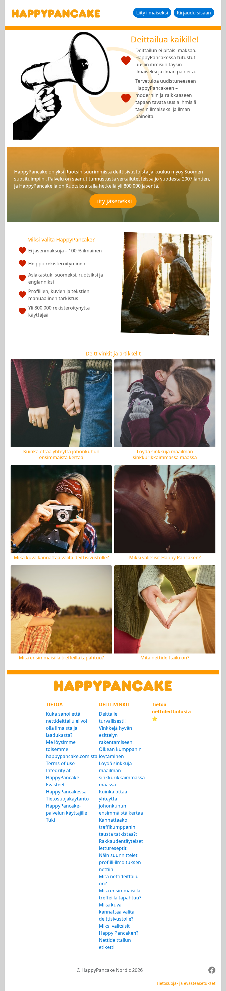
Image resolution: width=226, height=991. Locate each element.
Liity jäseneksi (113, 201)
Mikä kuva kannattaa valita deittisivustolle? (116, 911)
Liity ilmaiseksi (152, 12)
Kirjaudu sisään (194, 12)
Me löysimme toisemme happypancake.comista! (69, 749)
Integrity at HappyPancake (62, 774)
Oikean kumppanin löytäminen (120, 753)
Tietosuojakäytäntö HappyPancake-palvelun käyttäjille (67, 805)
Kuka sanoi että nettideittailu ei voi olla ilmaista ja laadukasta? (66, 724)
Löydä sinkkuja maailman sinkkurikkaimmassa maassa (122, 774)
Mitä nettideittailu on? (119, 880)
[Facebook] (211, 970)
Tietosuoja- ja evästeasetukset (185, 983)
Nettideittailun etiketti (115, 943)
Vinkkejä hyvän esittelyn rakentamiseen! (116, 735)
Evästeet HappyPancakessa (66, 788)
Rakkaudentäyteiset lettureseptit (121, 844)
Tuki (50, 820)
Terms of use (60, 763)
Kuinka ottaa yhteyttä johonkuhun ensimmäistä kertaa (121, 802)
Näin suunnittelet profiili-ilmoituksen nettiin (120, 862)
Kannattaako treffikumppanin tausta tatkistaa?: (118, 827)
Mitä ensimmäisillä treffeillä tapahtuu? (120, 894)
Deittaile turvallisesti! (112, 717)
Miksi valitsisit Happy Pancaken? (118, 929)
